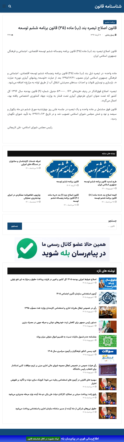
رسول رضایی (109, 34)
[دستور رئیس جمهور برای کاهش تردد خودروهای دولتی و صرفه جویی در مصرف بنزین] (108, 327)
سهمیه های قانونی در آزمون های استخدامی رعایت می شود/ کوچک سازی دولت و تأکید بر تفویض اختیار (53, 381)
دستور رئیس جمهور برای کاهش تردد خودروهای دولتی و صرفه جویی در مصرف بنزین (59, 322)
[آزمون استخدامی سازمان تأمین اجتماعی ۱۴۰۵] (108, 298)
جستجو (112, 220)
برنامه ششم (110, 22)
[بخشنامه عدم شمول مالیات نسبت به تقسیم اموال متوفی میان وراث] (108, 341)
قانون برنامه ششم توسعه (68, 181)
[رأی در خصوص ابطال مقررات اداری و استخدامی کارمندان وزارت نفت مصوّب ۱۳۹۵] (108, 312)
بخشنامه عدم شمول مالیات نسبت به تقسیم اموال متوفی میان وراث (66, 337)
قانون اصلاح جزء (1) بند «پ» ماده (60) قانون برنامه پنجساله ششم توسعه (63, 198)
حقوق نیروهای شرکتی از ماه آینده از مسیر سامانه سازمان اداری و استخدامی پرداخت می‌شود (56, 408)
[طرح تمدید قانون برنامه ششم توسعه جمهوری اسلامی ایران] (100, 169)
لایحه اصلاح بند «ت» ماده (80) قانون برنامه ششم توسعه (103, 196)
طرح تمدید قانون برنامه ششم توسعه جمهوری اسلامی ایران (100, 183)
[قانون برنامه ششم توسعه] (61, 169)
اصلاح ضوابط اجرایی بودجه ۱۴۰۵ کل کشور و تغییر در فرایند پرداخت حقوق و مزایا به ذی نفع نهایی (53, 279)
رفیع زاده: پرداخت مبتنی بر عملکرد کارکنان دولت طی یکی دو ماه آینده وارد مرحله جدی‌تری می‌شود (52, 394)
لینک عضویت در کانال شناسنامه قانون (43, 438)
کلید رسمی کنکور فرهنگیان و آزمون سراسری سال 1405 (72, 351)
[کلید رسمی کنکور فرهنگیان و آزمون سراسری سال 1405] (108, 355)
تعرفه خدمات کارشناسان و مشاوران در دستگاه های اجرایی (25, 162)
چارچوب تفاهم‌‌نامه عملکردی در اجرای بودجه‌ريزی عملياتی (24, 196)
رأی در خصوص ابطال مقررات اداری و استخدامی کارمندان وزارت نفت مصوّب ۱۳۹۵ (60, 308)
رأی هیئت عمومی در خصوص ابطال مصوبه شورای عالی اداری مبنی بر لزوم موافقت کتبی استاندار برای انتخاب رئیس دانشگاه (53, 367)
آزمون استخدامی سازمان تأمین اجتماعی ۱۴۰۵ (76, 293)
